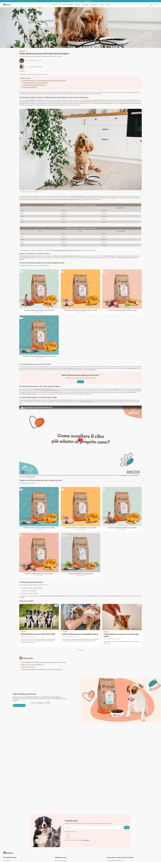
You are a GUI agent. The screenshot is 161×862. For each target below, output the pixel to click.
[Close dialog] (103, 420)
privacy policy (81, 440)
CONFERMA (72, 437)
